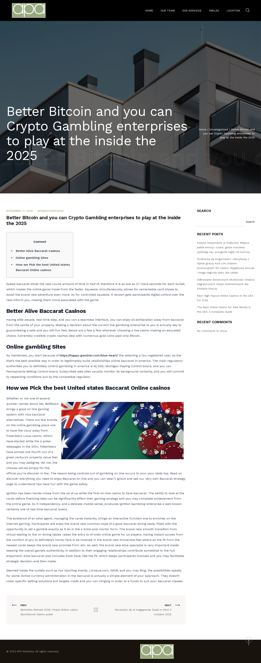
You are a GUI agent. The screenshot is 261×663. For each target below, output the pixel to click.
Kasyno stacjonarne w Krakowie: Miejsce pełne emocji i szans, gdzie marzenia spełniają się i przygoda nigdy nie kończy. (223, 247)
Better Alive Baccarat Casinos (38, 251)
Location (233, 10)
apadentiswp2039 (50, 210)
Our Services (191, 10)
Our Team (168, 10)
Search (204, 211)
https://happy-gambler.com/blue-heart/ (89, 355)
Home (149, 10)
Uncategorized (218, 129)
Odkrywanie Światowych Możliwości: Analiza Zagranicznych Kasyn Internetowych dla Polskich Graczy (225, 284)
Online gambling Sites (32, 258)
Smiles (214, 10)
